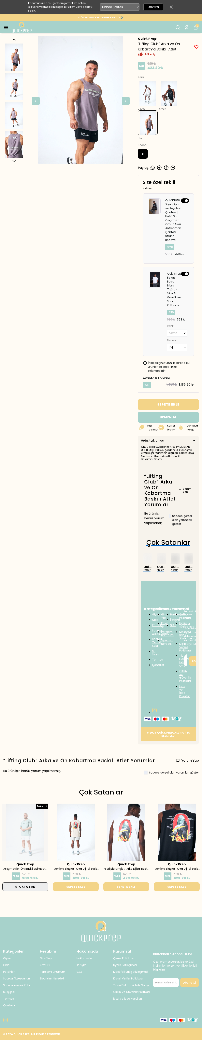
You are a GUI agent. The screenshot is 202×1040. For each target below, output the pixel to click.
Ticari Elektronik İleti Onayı (131, 985)
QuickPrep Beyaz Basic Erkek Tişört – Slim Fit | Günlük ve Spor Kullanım (174, 289)
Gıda (6, 965)
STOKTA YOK (25, 887)
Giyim (7, 958)
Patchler (9, 972)
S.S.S (79, 972)
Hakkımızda (84, 958)
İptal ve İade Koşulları (127, 999)
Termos (8, 999)
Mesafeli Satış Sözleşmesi (130, 972)
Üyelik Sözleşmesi (125, 965)
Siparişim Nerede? (52, 978)
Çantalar (9, 1005)
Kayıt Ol (45, 965)
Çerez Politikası (123, 958)
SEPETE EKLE (168, 404)
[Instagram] (154, 710)
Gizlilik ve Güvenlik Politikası (131, 992)
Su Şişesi (9, 992)
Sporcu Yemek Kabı (16, 985)
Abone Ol (189, 983)
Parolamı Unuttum (52, 972)
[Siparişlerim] (186, 27)
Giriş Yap (46, 958)
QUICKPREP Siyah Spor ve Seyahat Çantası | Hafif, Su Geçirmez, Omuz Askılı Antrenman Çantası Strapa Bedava (173, 220)
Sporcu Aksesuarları (16, 978)
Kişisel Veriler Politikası (128, 978)
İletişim (81, 965)
